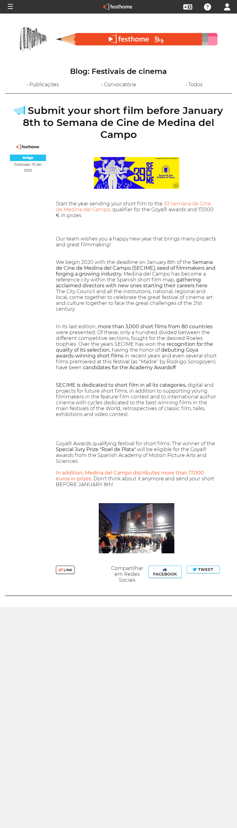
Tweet (205, 569)
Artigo (28, 158)
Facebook (165, 574)
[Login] (227, 6)
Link (67, 570)
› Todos (194, 84)
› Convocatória (118, 84)
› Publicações (43, 84)
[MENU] (10, 7)
